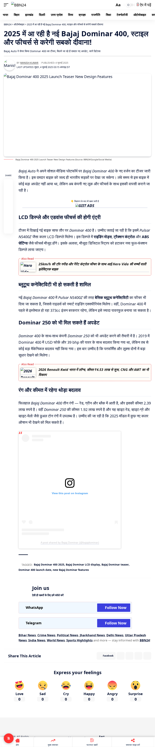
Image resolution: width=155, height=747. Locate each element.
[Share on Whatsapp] (8, 201)
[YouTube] (74, 725)
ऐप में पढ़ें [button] (145, 4)
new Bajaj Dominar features (71, 570)
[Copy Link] (8, 229)
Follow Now (115, 607)
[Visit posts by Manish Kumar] (9, 65)
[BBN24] (18, 5)
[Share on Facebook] (8, 183)
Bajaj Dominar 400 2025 (49, 564)
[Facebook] (64, 725)
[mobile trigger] (7, 5)
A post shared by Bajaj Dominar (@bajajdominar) (70, 542)
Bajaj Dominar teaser (115, 564)
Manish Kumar (29, 62)
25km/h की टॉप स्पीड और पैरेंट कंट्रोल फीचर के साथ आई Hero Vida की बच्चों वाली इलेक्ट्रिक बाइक (92, 266)
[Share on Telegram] (8, 220)
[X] (69, 725)
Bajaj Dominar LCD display (83, 564)
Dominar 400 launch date (35, 570)
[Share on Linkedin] (8, 210)
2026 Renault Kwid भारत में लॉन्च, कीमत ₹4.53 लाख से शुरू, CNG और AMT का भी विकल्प (94, 372)
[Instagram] (80, 725)
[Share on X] (8, 192)
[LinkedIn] (85, 725)
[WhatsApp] (90, 725)
